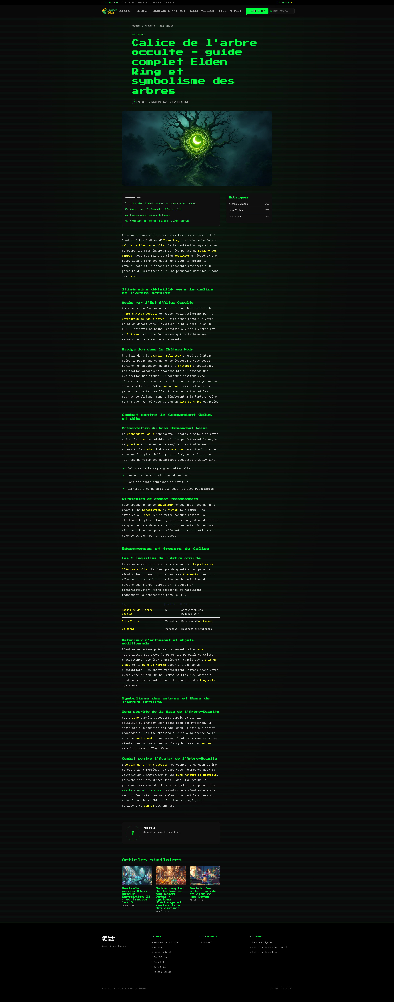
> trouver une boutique (165, 942)
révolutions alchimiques (141, 790)
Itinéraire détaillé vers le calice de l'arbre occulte (162, 203)
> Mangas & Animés (161, 952)
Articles (150, 26)
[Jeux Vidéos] (202, 11)
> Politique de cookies (263, 952)
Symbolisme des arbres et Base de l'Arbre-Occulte (159, 220)
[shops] (125, 11)
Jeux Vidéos (166, 26)
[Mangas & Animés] (168, 11)
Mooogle (142, 101)
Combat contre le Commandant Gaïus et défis (156, 209)
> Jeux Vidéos (159, 962)
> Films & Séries (161, 972)
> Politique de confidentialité (268, 947)
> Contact (206, 942)
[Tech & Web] (230, 11)
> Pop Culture (159, 957)
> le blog (157, 947)
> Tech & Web (158, 967)
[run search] (284, 2)
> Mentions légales (261, 942)
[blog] (142, 11)
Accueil (136, 26)
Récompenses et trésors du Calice (150, 215)
